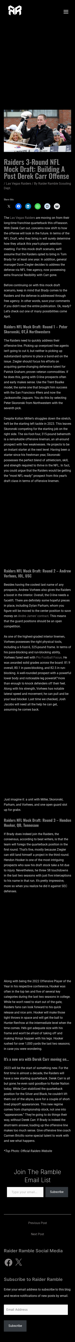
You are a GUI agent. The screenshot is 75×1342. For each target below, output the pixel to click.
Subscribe (56, 1192)
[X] (18, 1262)
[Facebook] (8, 1262)
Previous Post (37, 1223)
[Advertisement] (37, 62)
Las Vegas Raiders (18, 183)
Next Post (37, 1234)
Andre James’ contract (33, 616)
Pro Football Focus (49, 657)
